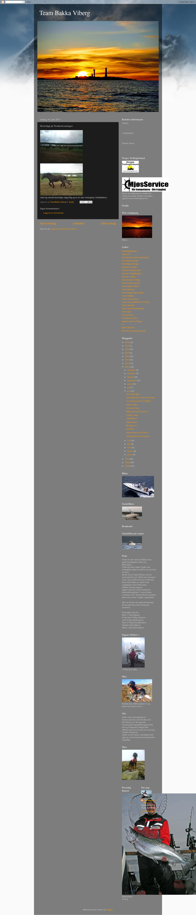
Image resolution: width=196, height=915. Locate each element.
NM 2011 (130, 429)
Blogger (109, 910)
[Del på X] (86, 202)
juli (128, 388)
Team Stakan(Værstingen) (133, 309)
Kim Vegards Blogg (130, 261)
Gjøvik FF (126, 254)
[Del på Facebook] (88, 202)
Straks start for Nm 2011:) (137, 433)
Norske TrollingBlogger (131, 273)
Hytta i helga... (133, 405)
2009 (127, 462)
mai (129, 441)
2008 (127, 466)
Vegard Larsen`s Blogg (131, 321)
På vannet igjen (133, 394)
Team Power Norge (130, 299)
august (130, 384)
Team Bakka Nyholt (130, 286)
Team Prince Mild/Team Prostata (136, 302)
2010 (127, 459)
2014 (127, 356)
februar (130, 451)
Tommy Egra (127, 315)
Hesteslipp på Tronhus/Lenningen (141, 398)
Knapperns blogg (129, 267)
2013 (127, 360)
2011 (127, 367)
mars (129, 448)
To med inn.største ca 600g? (139, 401)
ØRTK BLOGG (128, 328)
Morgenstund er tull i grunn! (138, 436)
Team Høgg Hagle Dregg (132, 293)
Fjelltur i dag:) (132, 415)
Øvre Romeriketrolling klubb (133, 331)
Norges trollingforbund (131, 270)
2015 (127, 353)
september (132, 381)
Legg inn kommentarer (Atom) (63, 229)
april (129, 444)
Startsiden (78, 223)
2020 (127, 342)
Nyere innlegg (48, 223)
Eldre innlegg (108, 223)
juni (129, 391)
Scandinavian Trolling (131, 280)
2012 (127, 363)
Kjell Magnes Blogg (130, 264)
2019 (127, 346)
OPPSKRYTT (132, 419)
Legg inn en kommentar (53, 213)
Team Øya (126, 312)
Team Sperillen (128, 305)
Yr (123, 325)
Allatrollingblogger (129, 251)
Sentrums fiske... (134, 408)
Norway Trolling (128, 277)
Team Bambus (128, 289)
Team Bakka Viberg (64, 12)
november (131, 373)
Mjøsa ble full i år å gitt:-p (137, 412)
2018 (127, 349)
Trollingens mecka (129, 318)
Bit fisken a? (132, 426)
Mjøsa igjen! (132, 422)
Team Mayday (128, 296)
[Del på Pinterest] (91, 202)
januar (130, 455)
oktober (130, 377)
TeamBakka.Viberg (150, 801)
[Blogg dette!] (83, 202)
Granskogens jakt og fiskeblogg (135, 257)
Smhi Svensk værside (131, 283)
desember (131, 370)
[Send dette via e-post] (81, 202)
